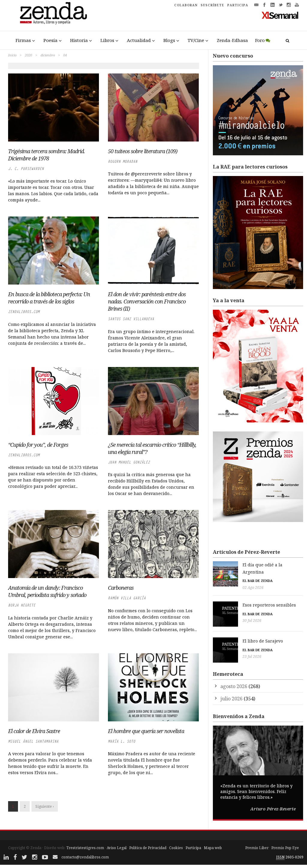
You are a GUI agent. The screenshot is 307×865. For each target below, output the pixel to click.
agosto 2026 (233, 686)
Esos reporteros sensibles (269, 605)
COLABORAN (186, 5)
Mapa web (213, 847)
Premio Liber (257, 847)
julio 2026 (231, 698)
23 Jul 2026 (252, 656)
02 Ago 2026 (253, 587)
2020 (28, 55)
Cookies (176, 847)
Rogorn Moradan (122, 161)
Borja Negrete (21, 605)
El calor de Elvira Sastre (34, 731)
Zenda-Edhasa (232, 40)
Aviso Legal (117, 847)
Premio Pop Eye (285, 847)
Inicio (12, 55)
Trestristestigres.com (85, 847)
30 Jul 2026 (252, 620)
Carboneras (120, 587)
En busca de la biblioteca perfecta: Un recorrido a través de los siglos (49, 298)
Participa (193, 847)
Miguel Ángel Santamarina (33, 741)
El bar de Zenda (258, 580)
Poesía (50, 40)
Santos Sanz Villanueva (131, 318)
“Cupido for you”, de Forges (38, 444)
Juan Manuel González (129, 462)
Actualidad (139, 40)
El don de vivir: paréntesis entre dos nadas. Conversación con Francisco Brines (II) (147, 301)
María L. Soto (121, 741)
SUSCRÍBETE (212, 5)
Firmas (23, 40)
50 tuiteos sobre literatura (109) (142, 151)
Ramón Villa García (127, 598)
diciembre (47, 55)
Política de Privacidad (147, 847)
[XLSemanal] (280, 15)
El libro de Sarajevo (263, 641)
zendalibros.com (24, 311)
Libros (107, 40)
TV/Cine (196, 40)
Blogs (169, 40)
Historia (79, 40)
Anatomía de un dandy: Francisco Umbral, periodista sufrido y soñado (47, 591)
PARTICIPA (237, 5)
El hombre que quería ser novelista (146, 731)
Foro (260, 40)
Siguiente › (44, 806)
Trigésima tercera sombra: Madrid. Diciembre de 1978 (46, 155)
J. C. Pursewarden (26, 168)
